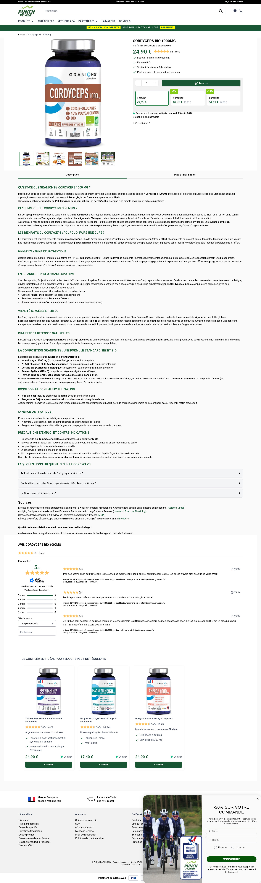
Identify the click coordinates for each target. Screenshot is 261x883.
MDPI (101, 515)
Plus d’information (184, 174)
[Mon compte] (235, 11)
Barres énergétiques (142, 827)
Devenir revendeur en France (34, 838)
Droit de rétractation (85, 834)
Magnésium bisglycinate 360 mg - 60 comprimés (98, 720)
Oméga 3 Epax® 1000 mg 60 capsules (154, 718)
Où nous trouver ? (84, 827)
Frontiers (124, 518)
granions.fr (125, 865)
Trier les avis (25, 618)
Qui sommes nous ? (85, 820)
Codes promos (26, 834)
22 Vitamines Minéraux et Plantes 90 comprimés (43, 720)
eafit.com (136, 865)
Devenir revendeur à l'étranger (34, 841)
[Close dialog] (257, 799)
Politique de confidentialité (89, 838)
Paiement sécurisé (29, 823)
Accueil (21, 34)
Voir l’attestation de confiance (37, 590)
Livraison (23, 820)
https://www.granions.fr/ (154, 579)
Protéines (137, 841)
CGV (77, 823)
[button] (167, 51)
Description (72, 174)
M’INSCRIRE (231, 859)
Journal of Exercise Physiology (130, 511)
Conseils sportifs (28, 827)
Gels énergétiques (141, 831)
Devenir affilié (26, 845)
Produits (136, 820)
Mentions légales (84, 831)
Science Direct (176, 507)
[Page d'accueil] (26, 11)
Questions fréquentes (30, 831)
